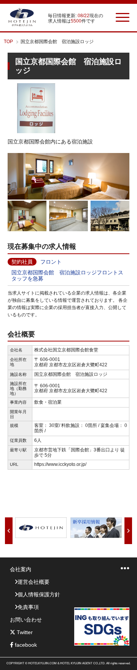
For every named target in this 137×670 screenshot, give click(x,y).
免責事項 (28, 607)
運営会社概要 (33, 582)
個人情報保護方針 (39, 594)
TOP (8, 41)
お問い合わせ (26, 620)
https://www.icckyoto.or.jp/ (60, 464)
